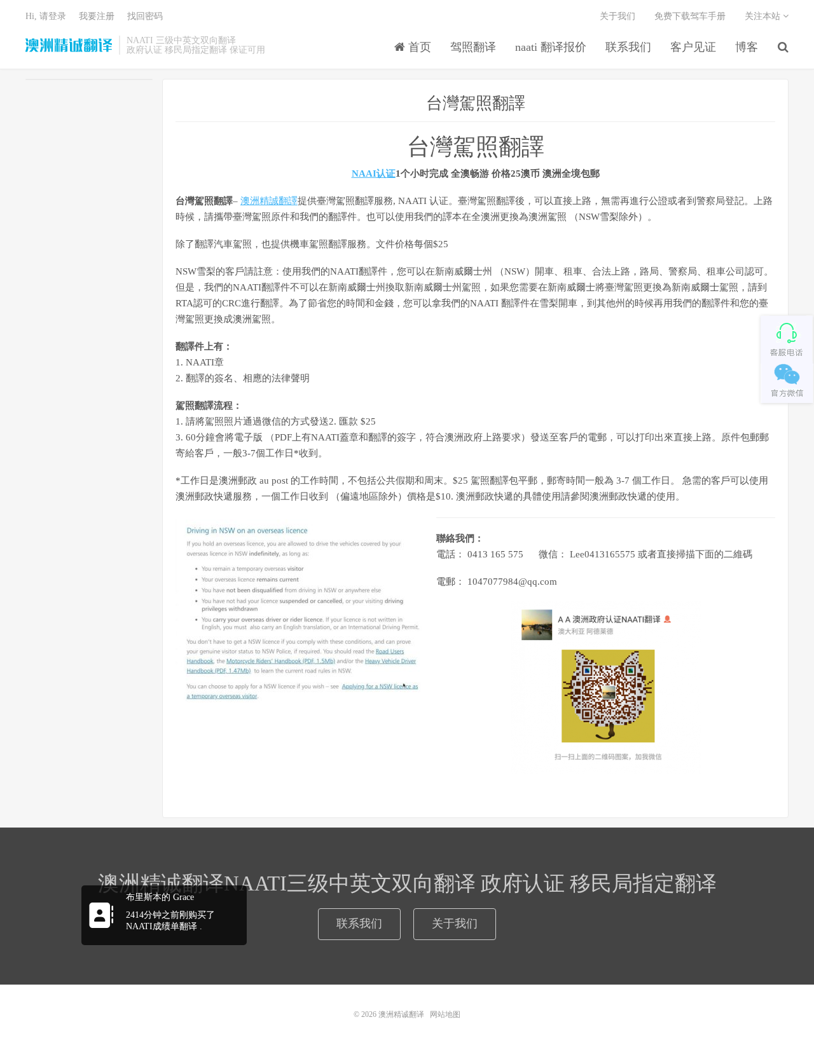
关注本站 (764, 16)
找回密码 (145, 16)
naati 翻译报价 (550, 47)
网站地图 (445, 1014)
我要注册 (96, 16)
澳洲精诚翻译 (69, 45)
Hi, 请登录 (45, 16)
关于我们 (617, 16)
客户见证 (693, 47)
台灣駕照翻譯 (475, 103)
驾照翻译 (473, 47)
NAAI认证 (374, 173)
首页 (418, 47)
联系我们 (628, 47)
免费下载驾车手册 (690, 16)
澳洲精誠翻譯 (269, 201)
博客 (746, 47)
